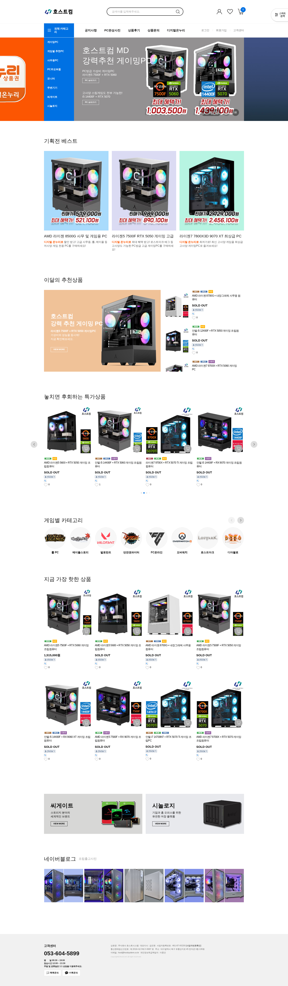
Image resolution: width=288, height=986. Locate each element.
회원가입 (221, 30)
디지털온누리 (176, 30)
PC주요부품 (54, 69)
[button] (205, 112)
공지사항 (91, 30)
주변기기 (52, 87)
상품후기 (134, 30)
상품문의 (154, 30)
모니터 (51, 78)
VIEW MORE (90, 100)
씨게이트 (52, 96)
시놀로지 (52, 105)
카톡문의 (73, 972)
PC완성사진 (112, 30)
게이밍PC (52, 42)
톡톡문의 (54, 972)
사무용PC (52, 60)
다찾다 (279, 15)
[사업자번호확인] (193, 945)
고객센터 (238, 30)
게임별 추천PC (55, 51)
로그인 (205, 30)
